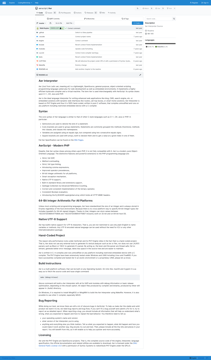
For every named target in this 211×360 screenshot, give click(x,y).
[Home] (4, 3)
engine (41, 41)
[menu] (193, 358)
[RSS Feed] (137, 8)
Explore (12, 3)
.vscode (42, 36)
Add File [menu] (69, 23)
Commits (54, 19)
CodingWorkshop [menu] (24, 3)
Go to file (59, 23)
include (41, 45)
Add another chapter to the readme (88, 69)
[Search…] (174, 19)
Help (36, 3)
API (207, 358)
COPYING (42, 61)
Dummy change (81, 65)
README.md (43, 69)
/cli (41, 53)
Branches (90, 19)
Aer (50, 8)
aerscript (43, 8)
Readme (151, 31)
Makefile (42, 65)
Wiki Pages (78, 140)
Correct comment (74, 28)
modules (42, 49)
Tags (126, 19)
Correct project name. (83, 36)
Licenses (201, 358)
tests (40, 57)
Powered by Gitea (8, 358)
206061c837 (54, 28)
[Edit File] (140, 75)
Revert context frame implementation (88, 45)
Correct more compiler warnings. (87, 53)
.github (41, 32)
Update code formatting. (84, 49)
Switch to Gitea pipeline (83, 32)
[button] (50, 23)
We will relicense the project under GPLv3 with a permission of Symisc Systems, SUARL (106, 61)
